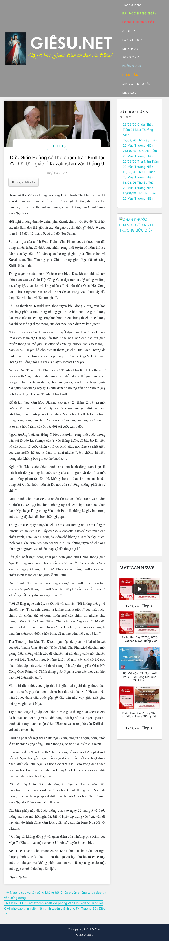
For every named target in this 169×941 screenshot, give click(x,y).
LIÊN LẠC (129, 92)
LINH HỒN (130, 48)
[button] (147, 605)
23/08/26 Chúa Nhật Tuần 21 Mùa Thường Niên (138, 129)
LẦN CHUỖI (131, 40)
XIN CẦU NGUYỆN (136, 84)
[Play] (139, 589)
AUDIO (127, 31)
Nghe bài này (25, 182)
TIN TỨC (59, 146)
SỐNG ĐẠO (131, 57)
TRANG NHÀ (131, 4)
